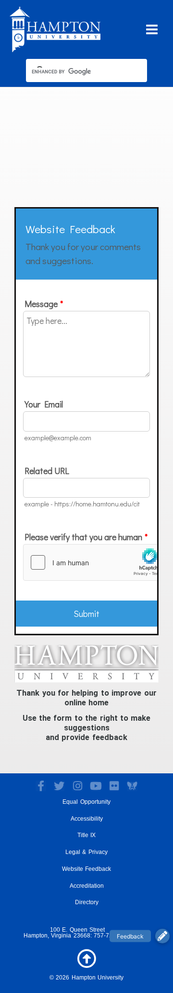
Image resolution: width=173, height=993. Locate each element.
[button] (162, 936)
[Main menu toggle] (152, 29)
